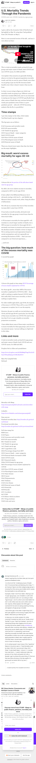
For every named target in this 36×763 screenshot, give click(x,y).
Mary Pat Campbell (10, 20)
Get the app (26, 755)
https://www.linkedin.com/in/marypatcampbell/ (16, 413)
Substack (9, 759)
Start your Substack (13, 755)
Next (30, 549)
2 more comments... (6, 675)
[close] (31, 700)
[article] (18, 693)
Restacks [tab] (12, 560)
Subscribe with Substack (19, 736)
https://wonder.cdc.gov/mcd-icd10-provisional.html (17, 426)
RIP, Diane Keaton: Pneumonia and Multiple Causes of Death (13, 689)
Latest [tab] (7, 683)
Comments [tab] (5, 560)
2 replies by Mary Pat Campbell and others (18, 667)
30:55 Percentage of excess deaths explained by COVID (17, 284)
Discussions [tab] (14, 683)
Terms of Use (26, 739)
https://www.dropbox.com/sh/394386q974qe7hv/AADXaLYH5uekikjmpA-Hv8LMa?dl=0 (17, 353)
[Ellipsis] (33, 576)
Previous (6, 549)
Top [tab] (3, 683)
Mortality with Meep (8, 7)
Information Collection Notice (21, 741)
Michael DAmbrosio (10, 576)
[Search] (33, 683)
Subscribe (26, 2)
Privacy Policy (18, 743)
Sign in (32, 2)
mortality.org (28, 625)
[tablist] (8, 560)
